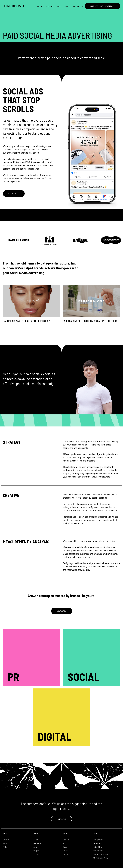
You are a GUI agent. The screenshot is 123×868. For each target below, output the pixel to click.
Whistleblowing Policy (100, 858)
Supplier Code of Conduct (101, 854)
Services (49, 6)
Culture (65, 850)
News (67, 6)
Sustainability (97, 850)
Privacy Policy (97, 840)
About (39, 6)
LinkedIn (6, 840)
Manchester (37, 843)
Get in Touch (13, 194)
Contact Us (78, 6)
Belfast (35, 854)
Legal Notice (97, 843)
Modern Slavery (98, 847)
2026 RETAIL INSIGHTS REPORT (102, 6)
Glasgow (36, 850)
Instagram (6, 843)
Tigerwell (66, 854)
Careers (65, 847)
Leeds (35, 847)
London (35, 840)
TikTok (5, 847)
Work (59, 6)
